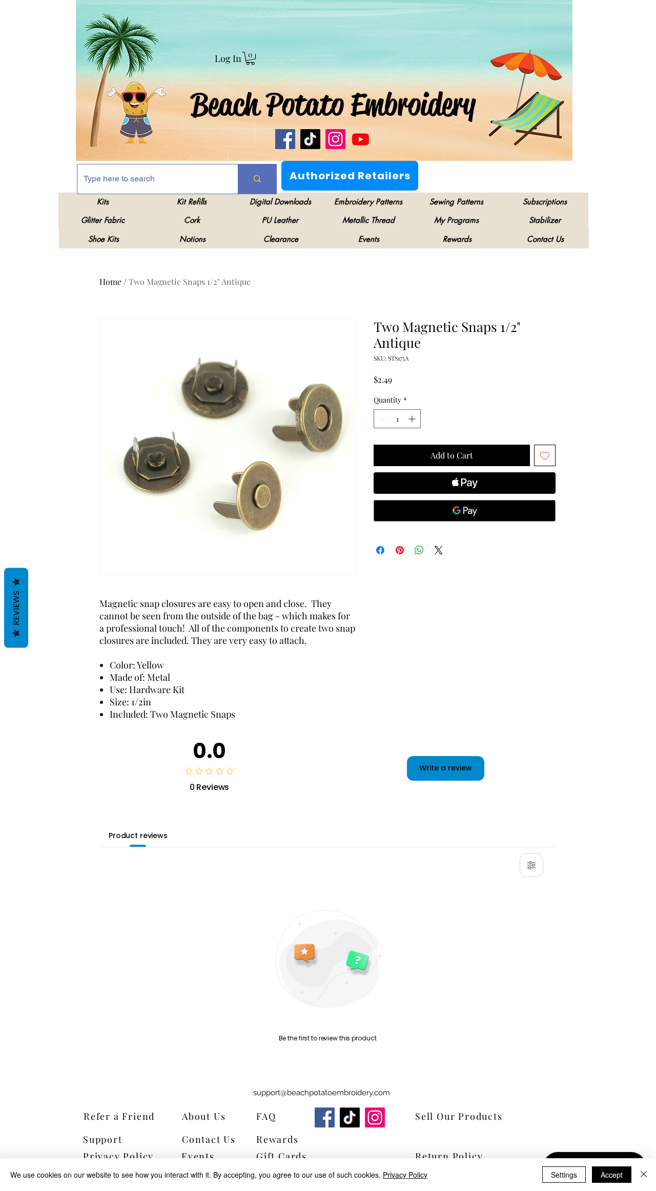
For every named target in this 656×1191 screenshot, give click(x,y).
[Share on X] (439, 550)
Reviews (16, 607)
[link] (250, 58)
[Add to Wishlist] (545, 455)
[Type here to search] (257, 179)
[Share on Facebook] (380, 550)
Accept (612, 1174)
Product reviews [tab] (138, 835)
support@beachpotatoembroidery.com (321, 1092)
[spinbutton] (397, 419)
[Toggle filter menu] (531, 865)
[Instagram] (335, 139)
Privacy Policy (405, 1174)
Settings (564, 1174)
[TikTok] (310, 139)
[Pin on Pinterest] (400, 550)
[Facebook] (285, 139)
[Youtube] (361, 139)
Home (110, 281)
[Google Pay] (465, 510)
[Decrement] (381, 419)
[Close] (644, 1174)
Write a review (445, 768)
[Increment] (412, 419)
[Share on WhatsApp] (419, 550)
